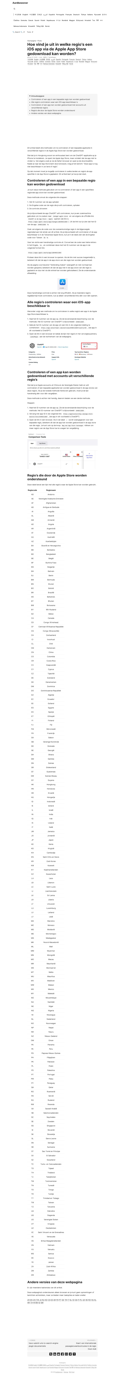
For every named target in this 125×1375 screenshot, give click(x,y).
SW (42, 1303)
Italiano (90, 15)
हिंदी (97, 20)
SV (73, 1300)
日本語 (39, 15)
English (25, 15)
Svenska (24, 20)
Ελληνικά (79, 20)
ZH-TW (36, 1300)
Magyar (72, 20)
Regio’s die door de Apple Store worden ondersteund (53, 110)
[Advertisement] (62, 80)
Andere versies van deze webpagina (46, 113)
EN (31, 1300)
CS (49, 1300)
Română (65, 20)
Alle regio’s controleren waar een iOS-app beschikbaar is (54, 102)
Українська (50, 20)
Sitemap (66, 1372)
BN (36, 1303)
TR (66, 1300)
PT (60, 1300)
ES (52, 1300)
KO (46, 1300)
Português (60, 15)
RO (89, 1300)
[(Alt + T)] (14, 9)
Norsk (47, 26)
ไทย (93, 20)
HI (34, 1303)
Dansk (30, 20)
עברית (58, 20)
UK (84, 1300)
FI (78, 1300)
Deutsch (76, 15)
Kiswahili (31, 26)
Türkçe (83, 15)
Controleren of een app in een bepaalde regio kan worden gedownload (60, 99)
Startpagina (31, 41)
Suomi (37, 20)
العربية (45, 15)
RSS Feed (71, 1372)
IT (68, 1300)
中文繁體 (32, 15)
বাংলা (101, 20)
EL (95, 1300)
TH (31, 1303)
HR (28, 1303)
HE (86, 1300)
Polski (43, 20)
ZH (28, 1300)
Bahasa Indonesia (20, 26)
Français (69, 15)
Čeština (16, 20)
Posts (40, 41)
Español (52, 15)
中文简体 (18, 15)
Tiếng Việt (40, 26)
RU (43, 1300)
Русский (97, 15)
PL (81, 1300)
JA (40, 1300)
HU (92, 1300)
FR (57, 1300)
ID (39, 1303)
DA (76, 1300)
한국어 (104, 15)
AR (54, 1300)
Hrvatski (88, 20)
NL (71, 1300)
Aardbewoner (20, 2)
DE (63, 1300)
